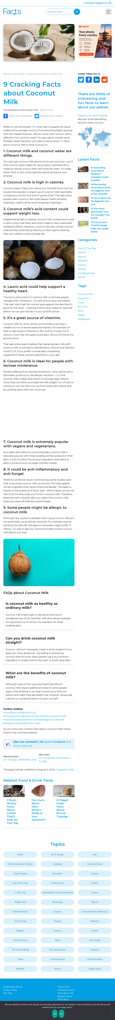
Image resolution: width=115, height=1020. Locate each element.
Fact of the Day (87, 248)
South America (20, 940)
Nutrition (83, 306)
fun (62, 141)
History (82, 252)
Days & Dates (20, 873)
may (57, 375)
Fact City (12, 12)
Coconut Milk (85, 294)
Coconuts (83, 298)
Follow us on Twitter (51, 116)
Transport (94, 949)
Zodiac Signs (94, 969)
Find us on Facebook (20, 116)
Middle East (20, 902)
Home (6, 74)
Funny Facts (64, 987)
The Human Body (20, 949)
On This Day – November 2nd (19, 759)
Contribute (89, 3)
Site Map (7, 993)
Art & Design (57, 854)
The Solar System (57, 949)
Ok (55, 1014)
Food (81, 302)
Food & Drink (18, 74)
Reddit (104, 80)
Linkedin (97, 80)
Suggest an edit (103, 3)
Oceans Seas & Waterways (95, 911)
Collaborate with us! (12, 987)
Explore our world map (91, 115)
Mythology (57, 902)
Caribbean (57, 864)
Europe (94, 873)
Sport (57, 940)
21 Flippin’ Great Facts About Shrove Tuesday (62, 808)
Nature (82, 256)
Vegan (81, 315)
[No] (111, 1010)
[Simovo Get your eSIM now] (95, 57)
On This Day (20, 921)
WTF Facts (63, 999)
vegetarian (84, 319)
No (61, 1014)
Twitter (81, 80)
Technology (94, 940)
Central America (95, 864)
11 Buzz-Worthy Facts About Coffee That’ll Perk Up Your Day (12, 812)
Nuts (80, 311)
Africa (20, 854)
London (94, 892)
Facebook (89, 80)
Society (82, 269)
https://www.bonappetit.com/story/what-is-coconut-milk (34, 716)
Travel (20, 959)
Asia (95, 854)
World (81, 277)
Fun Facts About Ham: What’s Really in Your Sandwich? (39, 810)
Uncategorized (86, 273)
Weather (20, 969)
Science (82, 265)
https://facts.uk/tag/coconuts (19, 712)
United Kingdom (95, 959)
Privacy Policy (10, 990)
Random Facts (65, 996)
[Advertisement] (38, 415)
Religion (20, 930)
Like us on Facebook (51, 741)
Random (83, 260)
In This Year (20, 892)
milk (33, 127)
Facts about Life (65, 993)
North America (20, 911)
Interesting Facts (66, 990)
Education (57, 873)
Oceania (57, 911)
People (57, 921)
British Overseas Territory (20, 864)
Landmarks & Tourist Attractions (57, 892)
